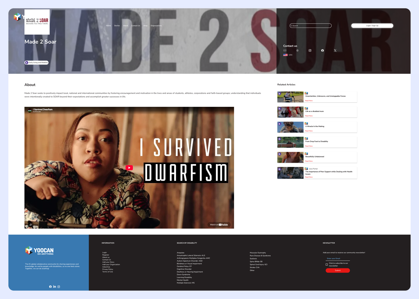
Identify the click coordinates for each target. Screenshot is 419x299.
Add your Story (108, 262)
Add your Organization (111, 264)
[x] (284, 50)
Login (104, 252)
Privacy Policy (107, 269)
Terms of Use (107, 272)
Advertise (106, 267)
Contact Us (106, 260)
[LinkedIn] (54, 286)
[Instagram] (58, 286)
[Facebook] (50, 286)
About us (106, 257)
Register (105, 255)
